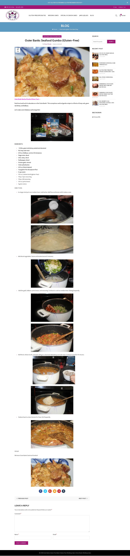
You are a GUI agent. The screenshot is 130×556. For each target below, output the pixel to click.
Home (55, 29)
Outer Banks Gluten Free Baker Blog (52, 36)
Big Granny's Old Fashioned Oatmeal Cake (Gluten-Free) (106, 102)
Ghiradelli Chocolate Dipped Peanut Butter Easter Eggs (106, 94)
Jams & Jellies (83, 15)
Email (54, 491)
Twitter (45, 491)
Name (17, 534)
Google (50, 491)
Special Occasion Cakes (69, 15)
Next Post (82, 498)
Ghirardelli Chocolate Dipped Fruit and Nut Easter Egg (106, 85)
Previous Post (23, 498)
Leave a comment (57, 44)
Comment (18, 514)
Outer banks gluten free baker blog (68, 29)
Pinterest (59, 491)
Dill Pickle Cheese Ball (106, 77)
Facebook (40, 491)
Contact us (122, 7)
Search (111, 41)
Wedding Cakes (53, 15)
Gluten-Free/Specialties (37, 15)
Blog (92, 15)
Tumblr (63, 491)
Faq (116, 7)
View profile (97, 117)
